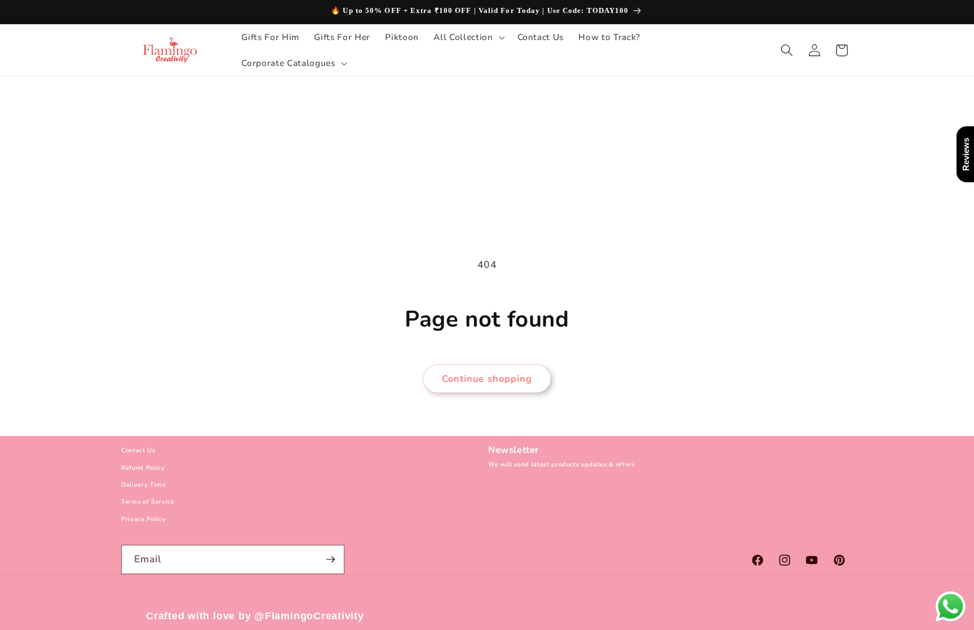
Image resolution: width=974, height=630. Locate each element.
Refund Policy (143, 468)
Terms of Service (148, 501)
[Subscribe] (330, 559)
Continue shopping (487, 378)
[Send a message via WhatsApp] (950, 606)
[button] (468, 37)
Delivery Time (143, 485)
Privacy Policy (143, 519)
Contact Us (138, 450)
